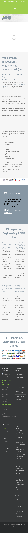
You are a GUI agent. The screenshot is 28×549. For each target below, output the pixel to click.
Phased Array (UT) (20, 396)
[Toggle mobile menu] (25, 17)
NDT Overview (19, 374)
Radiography (19, 399)
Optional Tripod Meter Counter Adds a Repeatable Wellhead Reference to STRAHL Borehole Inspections (20, 245)
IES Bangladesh (6, 431)
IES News (5, 438)
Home (4, 428)
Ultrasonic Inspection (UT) (19, 392)
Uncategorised (19, 516)
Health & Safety (6, 445)
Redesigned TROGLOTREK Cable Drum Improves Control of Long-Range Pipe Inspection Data (20, 484)
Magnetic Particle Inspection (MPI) (20, 381)
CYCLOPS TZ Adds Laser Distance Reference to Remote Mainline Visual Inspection (7, 288)
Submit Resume (6, 448)
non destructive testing (19, 512)
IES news (18, 502)
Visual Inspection (20, 377)
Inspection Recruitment (19, 507)
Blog (17, 499)
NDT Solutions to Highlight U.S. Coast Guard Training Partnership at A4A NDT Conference (6, 245)
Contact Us (5, 451)
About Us (5, 435)
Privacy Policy (6, 441)
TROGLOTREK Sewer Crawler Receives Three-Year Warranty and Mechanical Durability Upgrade (20, 288)
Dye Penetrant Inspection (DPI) (20, 386)
